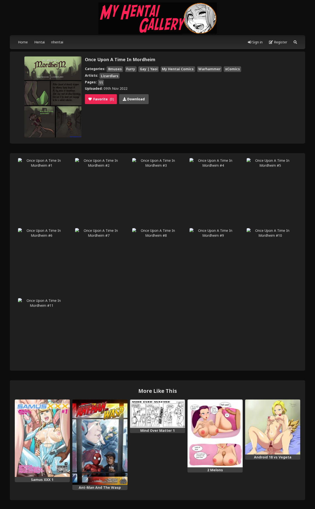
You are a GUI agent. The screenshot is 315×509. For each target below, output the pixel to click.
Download (135, 99)
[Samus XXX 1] (42, 438)
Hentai (39, 42)
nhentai (57, 42)
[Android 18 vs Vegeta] (272, 427)
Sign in (257, 42)
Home (23, 42)
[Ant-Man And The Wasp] (99, 442)
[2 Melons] (215, 433)
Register (280, 42)
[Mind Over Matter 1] (157, 414)
